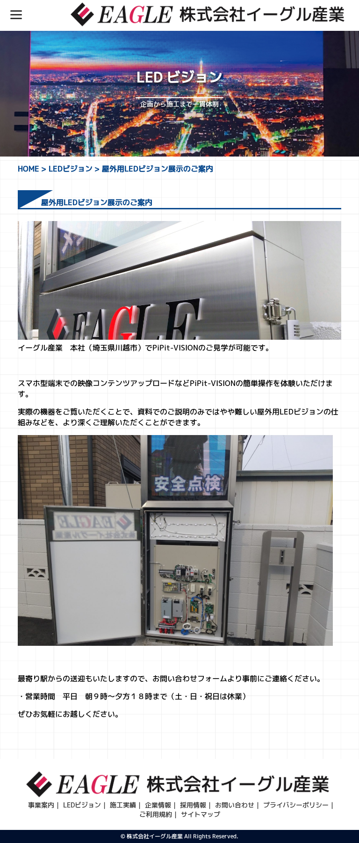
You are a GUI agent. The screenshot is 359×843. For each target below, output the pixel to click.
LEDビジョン (82, 804)
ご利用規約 (155, 814)
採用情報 (193, 804)
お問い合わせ (234, 804)
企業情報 (158, 804)
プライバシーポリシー (296, 804)
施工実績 (123, 804)
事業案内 (41, 804)
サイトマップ (200, 814)
